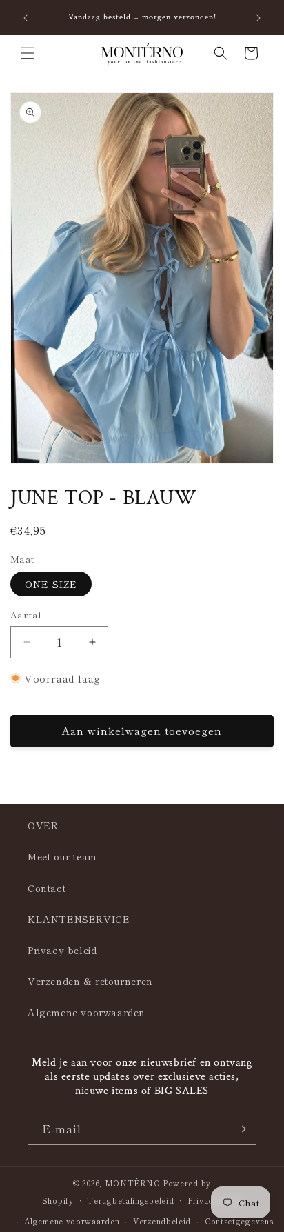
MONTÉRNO (133, 1183)
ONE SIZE (51, 584)
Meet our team (62, 856)
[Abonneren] (240, 1129)
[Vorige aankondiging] (25, 18)
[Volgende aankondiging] (258, 18)
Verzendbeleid (162, 1220)
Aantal (25, 614)
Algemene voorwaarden (86, 1012)
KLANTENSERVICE (79, 919)
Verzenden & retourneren (90, 981)
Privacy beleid (62, 950)
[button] (27, 53)
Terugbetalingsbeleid (130, 1200)
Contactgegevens (239, 1220)
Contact (46, 888)
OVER (43, 825)
